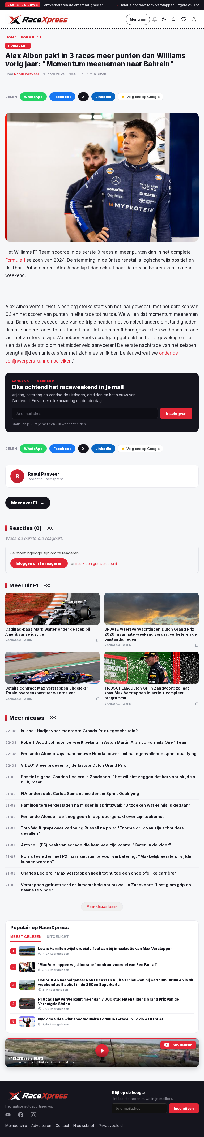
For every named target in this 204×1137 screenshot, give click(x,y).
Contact (62, 1125)
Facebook (62, 96)
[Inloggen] (194, 19)
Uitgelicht (58, 937)
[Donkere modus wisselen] (163, 19)
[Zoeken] (173, 19)
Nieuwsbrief (83, 1125)
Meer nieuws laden (102, 907)
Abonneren (182, 1044)
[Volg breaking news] (154, 19)
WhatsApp (33, 96)
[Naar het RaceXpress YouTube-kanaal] (102, 1052)
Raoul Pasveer (26, 74)
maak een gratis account (96, 563)
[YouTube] (8, 1114)
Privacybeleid (111, 1125)
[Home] (37, 19)
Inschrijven (176, 413)
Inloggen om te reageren (39, 563)
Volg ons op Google (143, 96)
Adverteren (41, 1125)
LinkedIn (103, 96)
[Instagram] (33, 1114)
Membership (16, 1125)
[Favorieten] (184, 19)
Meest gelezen (25, 937)
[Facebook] (20, 1114)
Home (10, 37)
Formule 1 (31, 37)
